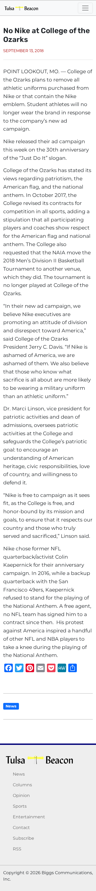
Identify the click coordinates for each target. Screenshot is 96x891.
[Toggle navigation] (85, 8)
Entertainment (29, 816)
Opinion (21, 795)
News (11, 706)
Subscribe (23, 838)
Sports (20, 806)
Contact (21, 827)
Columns (22, 784)
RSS (17, 848)
